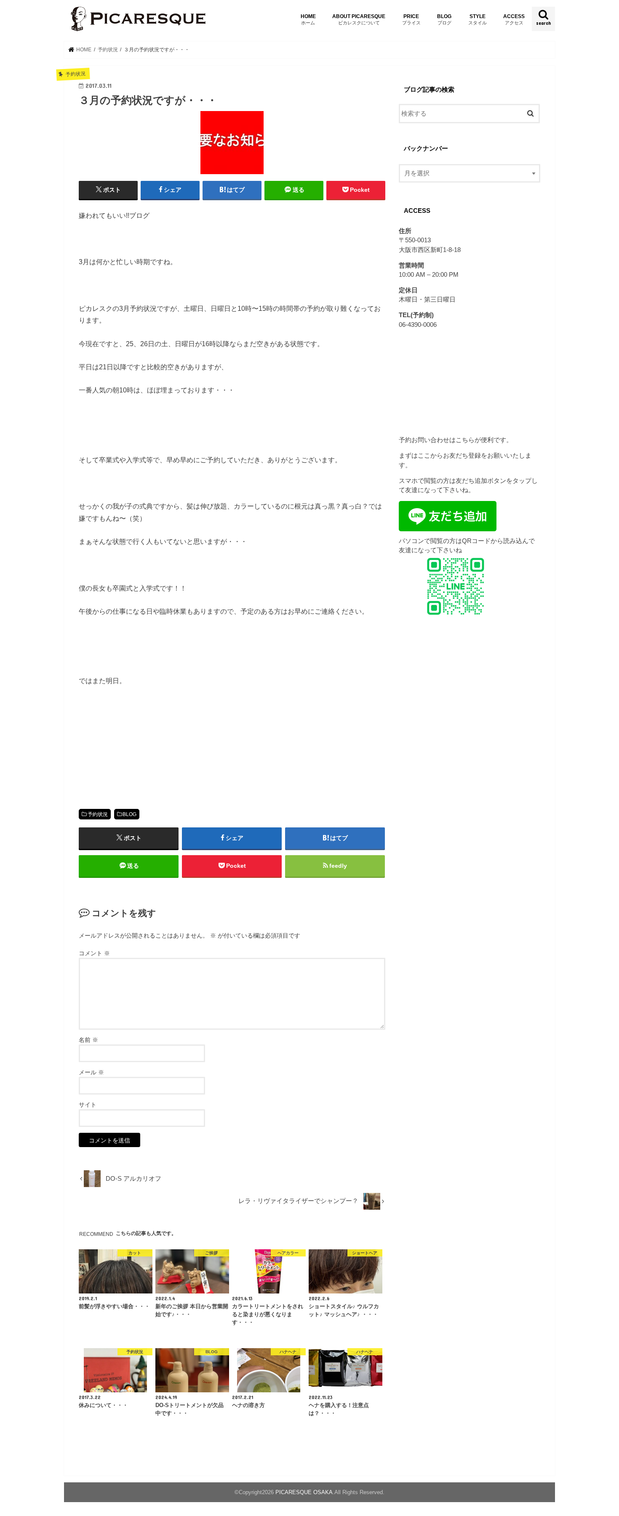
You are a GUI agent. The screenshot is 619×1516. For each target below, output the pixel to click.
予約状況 (98, 814)
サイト (87, 1104)
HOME (308, 19)
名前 (88, 1039)
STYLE (477, 19)
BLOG (444, 19)
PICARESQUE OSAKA (304, 1492)
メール (91, 1072)
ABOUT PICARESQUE (358, 19)
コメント (94, 953)
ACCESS (514, 19)
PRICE (411, 19)
